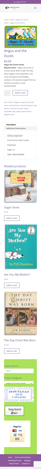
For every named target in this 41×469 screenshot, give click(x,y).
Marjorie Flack (9, 115)
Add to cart (20, 92)
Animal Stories (14, 105)
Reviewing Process (14, 460)
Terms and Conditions (23, 457)
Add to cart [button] (11, 218)
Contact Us (26, 464)
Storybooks (8, 111)
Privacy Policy (14, 464)
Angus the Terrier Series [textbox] (18, 383)
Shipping (27, 460)
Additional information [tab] (16, 128)
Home (6, 20)
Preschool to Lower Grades (19, 108)
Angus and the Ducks (23, 111)
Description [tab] (11, 124)
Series (12, 20)
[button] (33, 29)
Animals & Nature (26, 105)
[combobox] (19, 382)
